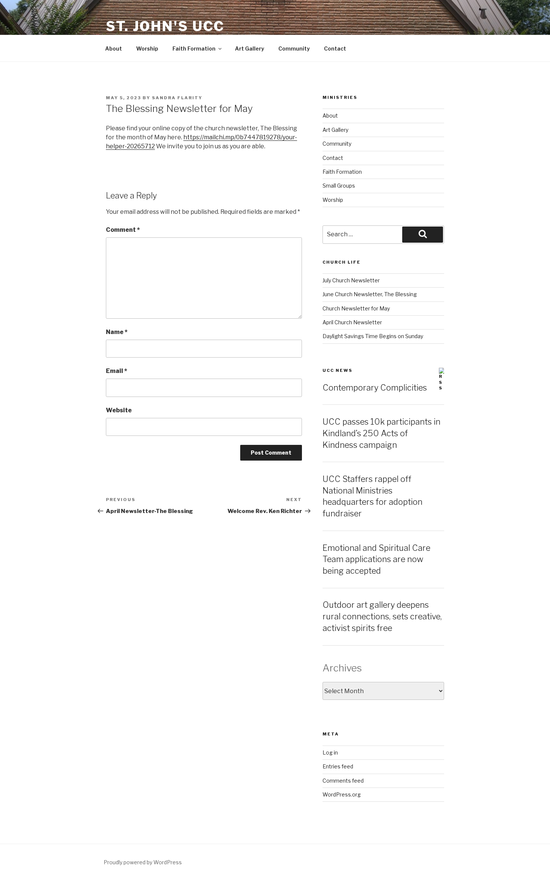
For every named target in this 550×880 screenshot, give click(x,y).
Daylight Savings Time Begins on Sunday (373, 336)
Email (116, 370)
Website (119, 410)
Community (294, 48)
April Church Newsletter (352, 322)
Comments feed (343, 780)
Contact (335, 48)
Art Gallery (249, 48)
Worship (147, 48)
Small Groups (339, 185)
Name (117, 332)
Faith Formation (194, 48)
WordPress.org (342, 794)
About (113, 48)
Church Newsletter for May (356, 308)
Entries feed (338, 766)
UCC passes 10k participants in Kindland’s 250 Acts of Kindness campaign (381, 433)
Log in (330, 752)
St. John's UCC (165, 26)
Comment (123, 229)
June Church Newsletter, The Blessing (370, 294)
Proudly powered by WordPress (143, 862)
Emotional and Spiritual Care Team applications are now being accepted (376, 559)
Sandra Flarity (177, 97)
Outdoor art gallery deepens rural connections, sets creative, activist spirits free (382, 616)
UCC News (337, 370)
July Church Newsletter (351, 280)
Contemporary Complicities (375, 387)
